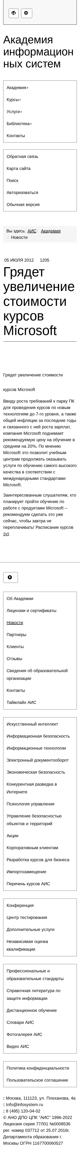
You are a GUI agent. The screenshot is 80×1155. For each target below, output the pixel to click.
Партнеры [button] (16, 634)
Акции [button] (12, 835)
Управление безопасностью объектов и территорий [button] (34, 820)
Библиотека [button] (18, 123)
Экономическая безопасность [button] (36, 772)
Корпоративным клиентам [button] (32, 847)
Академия (51, 231)
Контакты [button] (16, 135)
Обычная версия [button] (23, 204)
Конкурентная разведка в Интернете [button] (32, 788)
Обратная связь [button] (22, 156)
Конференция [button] (20, 905)
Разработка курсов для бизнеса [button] (38, 859)
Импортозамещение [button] (26, 871)
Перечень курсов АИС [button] (28, 883)
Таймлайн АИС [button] (21, 702)
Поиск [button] (12, 180)
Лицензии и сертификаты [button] (31, 610)
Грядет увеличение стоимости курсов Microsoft (39, 298)
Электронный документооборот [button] (38, 760)
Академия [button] (16, 87)
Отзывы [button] (14, 658)
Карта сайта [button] (19, 168)
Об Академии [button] (20, 598)
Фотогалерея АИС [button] (24, 1034)
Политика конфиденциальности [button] (38, 1068)
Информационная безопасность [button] (38, 736)
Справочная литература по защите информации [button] (33, 994)
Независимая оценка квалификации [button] (27, 945)
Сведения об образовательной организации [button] (37, 674)
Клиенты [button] (15, 646)
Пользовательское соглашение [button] (37, 1080)
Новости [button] (15, 622)
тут (6, 533)
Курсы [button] (13, 99)
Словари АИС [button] (20, 1022)
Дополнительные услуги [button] (30, 929)
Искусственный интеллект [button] (32, 724)
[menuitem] (40, 88)
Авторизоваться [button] (22, 192)
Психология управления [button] (30, 804)
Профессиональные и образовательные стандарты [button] (35, 975)
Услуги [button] (13, 111)
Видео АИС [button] (18, 1046)
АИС (32, 231)
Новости (19, 237)
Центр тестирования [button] (27, 917)
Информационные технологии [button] (36, 748)
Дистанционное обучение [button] (32, 1010)
